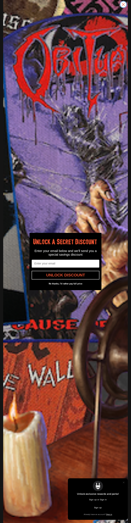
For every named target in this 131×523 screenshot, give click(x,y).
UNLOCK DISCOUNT (65, 275)
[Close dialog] (123, 4)
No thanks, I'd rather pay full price (65, 283)
